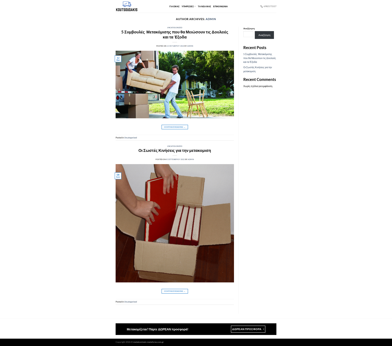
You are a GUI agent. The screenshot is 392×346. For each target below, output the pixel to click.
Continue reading (175, 127)
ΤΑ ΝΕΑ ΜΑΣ (204, 6)
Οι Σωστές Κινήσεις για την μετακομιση (174, 150)
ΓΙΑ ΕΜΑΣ (174, 6)
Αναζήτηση (249, 28)
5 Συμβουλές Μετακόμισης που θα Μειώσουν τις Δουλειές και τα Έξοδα (259, 58)
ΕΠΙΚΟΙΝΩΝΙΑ (220, 6)
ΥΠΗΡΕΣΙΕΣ (188, 6)
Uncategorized (174, 28)
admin (211, 19)
